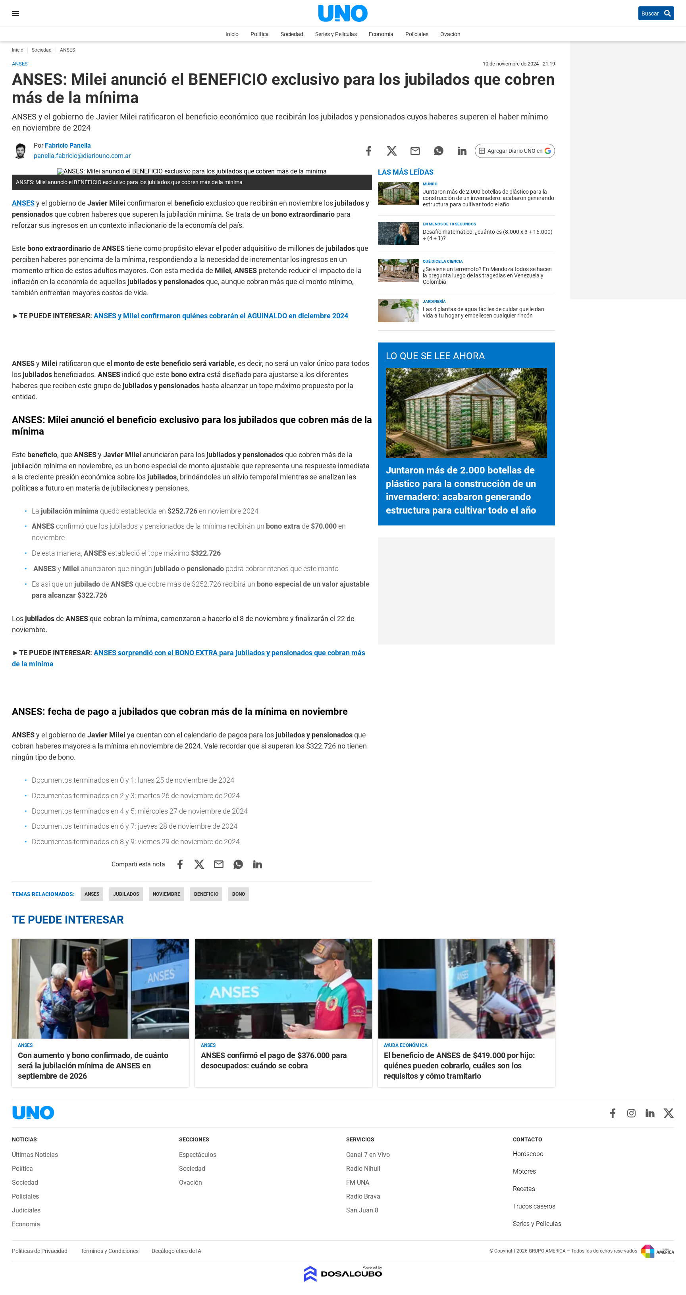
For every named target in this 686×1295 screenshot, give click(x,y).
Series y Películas (336, 34)
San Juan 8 (362, 1210)
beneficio (206, 894)
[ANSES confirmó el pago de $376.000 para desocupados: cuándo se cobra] (283, 989)
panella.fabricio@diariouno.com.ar (82, 156)
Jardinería (434, 301)
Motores (524, 1171)
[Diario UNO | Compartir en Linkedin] (462, 150)
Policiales (416, 34)
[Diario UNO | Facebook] (612, 1113)
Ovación (450, 34)
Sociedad (292, 34)
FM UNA (357, 1182)
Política (260, 34)
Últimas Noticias (35, 1154)
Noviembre (166, 894)
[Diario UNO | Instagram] (631, 1113)
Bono (238, 894)
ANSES (23, 203)
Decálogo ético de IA (176, 1251)
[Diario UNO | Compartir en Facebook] (368, 150)
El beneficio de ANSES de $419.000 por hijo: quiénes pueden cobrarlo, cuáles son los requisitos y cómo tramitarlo (459, 1066)
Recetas (524, 1189)
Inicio (232, 34)
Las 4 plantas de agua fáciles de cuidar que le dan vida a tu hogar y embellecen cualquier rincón (483, 312)
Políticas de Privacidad (40, 1251)
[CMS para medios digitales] (343, 1274)
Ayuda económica (406, 1045)
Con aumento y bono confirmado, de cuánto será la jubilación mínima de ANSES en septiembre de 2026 (93, 1066)
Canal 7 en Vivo (368, 1154)
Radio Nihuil (363, 1168)
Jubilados (126, 894)
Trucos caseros (534, 1206)
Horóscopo (528, 1154)
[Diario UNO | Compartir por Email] (415, 150)
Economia (381, 34)
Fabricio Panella (68, 145)
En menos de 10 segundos (449, 224)
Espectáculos (197, 1154)
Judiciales (26, 1210)
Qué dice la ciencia (443, 261)
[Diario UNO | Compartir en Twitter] (392, 150)
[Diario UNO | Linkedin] (650, 1113)
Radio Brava (363, 1196)
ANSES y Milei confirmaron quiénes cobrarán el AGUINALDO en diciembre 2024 (221, 316)
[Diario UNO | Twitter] (668, 1113)
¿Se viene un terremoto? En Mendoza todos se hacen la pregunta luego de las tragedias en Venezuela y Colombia (487, 275)
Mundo (430, 184)
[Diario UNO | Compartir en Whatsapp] (438, 150)
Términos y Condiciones (110, 1251)
